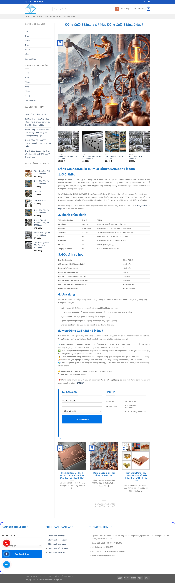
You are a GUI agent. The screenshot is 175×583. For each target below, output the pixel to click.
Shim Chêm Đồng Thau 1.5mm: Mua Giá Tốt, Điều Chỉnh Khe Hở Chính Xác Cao (136, 477)
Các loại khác (69, 16)
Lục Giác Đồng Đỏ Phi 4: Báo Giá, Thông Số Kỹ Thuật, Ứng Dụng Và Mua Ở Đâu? (72, 475)
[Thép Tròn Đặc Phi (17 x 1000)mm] (115, 141)
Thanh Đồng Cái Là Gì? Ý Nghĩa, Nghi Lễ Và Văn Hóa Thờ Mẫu (38, 143)
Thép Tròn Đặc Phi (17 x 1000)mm (114, 158)
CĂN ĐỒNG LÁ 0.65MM (35, 114)
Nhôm (52, 16)
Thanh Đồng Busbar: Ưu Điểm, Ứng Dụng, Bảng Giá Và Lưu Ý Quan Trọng (37, 154)
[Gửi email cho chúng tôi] (144, 2)
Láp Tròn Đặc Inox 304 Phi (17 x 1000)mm (91, 158)
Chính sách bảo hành (56, 552)
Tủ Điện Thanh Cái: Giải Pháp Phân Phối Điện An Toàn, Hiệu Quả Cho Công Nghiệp (37, 122)
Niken (39, 16)
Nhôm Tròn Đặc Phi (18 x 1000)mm (67, 158)
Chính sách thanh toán (57, 540)
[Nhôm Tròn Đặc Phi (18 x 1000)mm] (68, 141)
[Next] (150, 149)
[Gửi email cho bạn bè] (104, 505)
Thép (46, 16)
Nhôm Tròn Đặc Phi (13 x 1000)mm (138, 158)
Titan (33, 16)
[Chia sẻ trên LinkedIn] (113, 505)
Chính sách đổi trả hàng (58, 548)
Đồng (58, 16)
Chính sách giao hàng (57, 544)
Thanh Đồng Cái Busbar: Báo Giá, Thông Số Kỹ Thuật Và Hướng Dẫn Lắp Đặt (37, 133)
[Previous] (58, 149)
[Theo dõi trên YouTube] (149, 2)
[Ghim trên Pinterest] (108, 505)
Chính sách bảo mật (56, 536)
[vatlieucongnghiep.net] (37, 9)
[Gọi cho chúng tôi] (146, 2)
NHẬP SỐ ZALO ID (69, 401)
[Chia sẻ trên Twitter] (100, 505)
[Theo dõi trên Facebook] (142, 2)
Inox (27, 16)
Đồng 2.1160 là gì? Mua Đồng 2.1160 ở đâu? (104, 474)
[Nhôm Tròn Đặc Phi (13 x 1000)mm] (139, 141)
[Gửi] (117, 9)
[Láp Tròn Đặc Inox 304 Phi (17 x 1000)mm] (92, 141)
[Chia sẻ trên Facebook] (96, 505)
